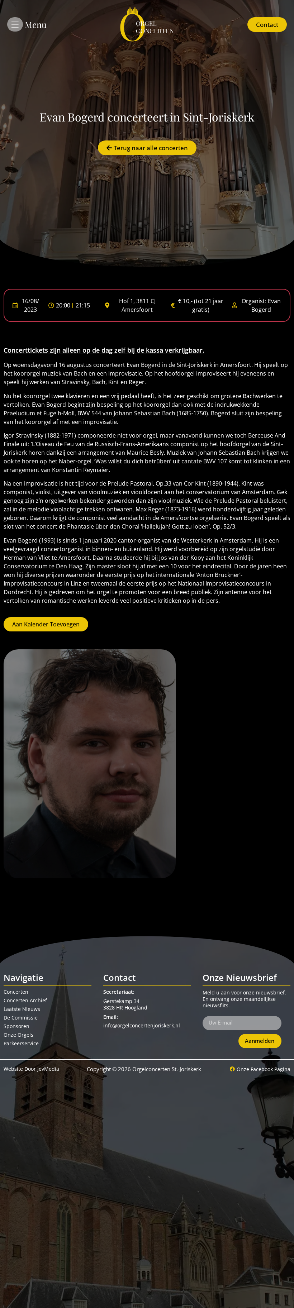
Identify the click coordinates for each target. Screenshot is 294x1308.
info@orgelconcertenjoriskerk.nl (141, 1025)
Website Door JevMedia (31, 1068)
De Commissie (21, 1017)
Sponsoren (16, 1026)
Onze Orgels (18, 1034)
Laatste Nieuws (22, 1009)
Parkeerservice (21, 1043)
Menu (36, 24)
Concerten (16, 991)
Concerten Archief (25, 1000)
